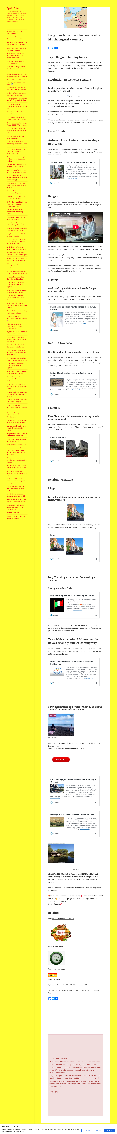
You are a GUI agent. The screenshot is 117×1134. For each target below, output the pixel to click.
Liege (52, 488)
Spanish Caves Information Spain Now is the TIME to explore (15, 285)
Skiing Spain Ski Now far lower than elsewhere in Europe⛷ (17, 259)
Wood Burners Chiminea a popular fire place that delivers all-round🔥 (17, 339)
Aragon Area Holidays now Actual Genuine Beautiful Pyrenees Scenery (15, 56)
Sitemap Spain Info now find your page (14, 32)
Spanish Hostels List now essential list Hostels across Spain (15, 298)
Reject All (98, 1130)
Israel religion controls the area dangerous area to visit (16, 495)
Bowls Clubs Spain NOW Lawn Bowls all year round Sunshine (17, 75)
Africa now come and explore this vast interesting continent (16, 501)
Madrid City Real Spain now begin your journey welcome (16, 248)
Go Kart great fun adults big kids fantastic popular (16, 197)
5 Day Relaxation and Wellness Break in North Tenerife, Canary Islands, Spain (75, 708)
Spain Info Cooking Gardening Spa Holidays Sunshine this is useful (16, 69)
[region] (58, 1129)
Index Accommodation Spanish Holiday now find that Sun (17, 229)
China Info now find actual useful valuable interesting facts (15, 488)
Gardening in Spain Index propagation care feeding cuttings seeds (15, 507)
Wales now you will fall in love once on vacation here (17, 440)
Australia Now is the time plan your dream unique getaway (17, 446)
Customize (87, 1130)
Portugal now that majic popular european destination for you (16, 460)
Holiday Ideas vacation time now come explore (16, 218)
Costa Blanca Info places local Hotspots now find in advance (16, 118)
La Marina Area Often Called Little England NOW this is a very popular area (16, 242)
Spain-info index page (56, 969)
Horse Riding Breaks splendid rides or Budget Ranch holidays (17, 224)
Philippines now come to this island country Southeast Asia (16, 467)
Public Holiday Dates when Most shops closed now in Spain (17, 254)
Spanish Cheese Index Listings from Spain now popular (16, 291)
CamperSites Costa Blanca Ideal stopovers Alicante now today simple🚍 (17, 82)
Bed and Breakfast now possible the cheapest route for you (17, 473)
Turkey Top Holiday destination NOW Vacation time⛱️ (17, 319)
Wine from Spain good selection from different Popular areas (15, 326)
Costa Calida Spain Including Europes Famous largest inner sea (16, 131)
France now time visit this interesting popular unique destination (16, 452)
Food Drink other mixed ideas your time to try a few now (16, 166)
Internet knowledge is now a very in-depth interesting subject (16, 428)
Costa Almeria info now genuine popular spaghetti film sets (17, 106)
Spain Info (13, 8)
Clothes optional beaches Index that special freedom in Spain (17, 89)
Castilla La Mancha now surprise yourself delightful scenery (16, 481)
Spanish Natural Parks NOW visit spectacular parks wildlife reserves (17, 305)
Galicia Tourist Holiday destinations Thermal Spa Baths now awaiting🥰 (17, 178)
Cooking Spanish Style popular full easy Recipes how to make (17, 100)
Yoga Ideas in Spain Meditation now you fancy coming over (17, 333)
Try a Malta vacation (62, 639)
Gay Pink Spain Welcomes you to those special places (16, 192)
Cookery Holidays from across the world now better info (16, 94)
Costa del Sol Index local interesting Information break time (17, 144)
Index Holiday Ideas (54, 979)
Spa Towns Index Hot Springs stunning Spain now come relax (17, 272)
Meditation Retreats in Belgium (69, 79)
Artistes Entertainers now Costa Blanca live (15, 62)
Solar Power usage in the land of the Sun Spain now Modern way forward (16, 266)
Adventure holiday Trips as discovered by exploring (16, 517)
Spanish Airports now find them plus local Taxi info (15, 278)
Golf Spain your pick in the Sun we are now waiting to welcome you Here (17, 204)
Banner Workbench (13, 513)
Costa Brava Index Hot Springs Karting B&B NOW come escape (17, 124)
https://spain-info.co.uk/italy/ (63, 918)
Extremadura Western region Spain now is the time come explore (16, 159)
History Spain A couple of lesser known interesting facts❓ (15, 212)
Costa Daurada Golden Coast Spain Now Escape (16, 137)
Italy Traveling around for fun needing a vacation (17, 235)
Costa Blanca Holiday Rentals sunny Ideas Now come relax (16, 113)
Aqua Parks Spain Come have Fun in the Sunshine (16, 49)
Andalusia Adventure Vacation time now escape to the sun (17, 43)
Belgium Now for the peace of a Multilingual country (17, 435)
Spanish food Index (55, 946)
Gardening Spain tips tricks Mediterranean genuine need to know (16, 185)
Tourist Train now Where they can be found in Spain (17, 312)
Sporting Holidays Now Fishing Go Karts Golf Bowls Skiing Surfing (17, 394)
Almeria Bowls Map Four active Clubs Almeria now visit (17, 38)
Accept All (109, 1130)
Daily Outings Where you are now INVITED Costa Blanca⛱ (16, 171)
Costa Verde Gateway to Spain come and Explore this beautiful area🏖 (16, 151)
